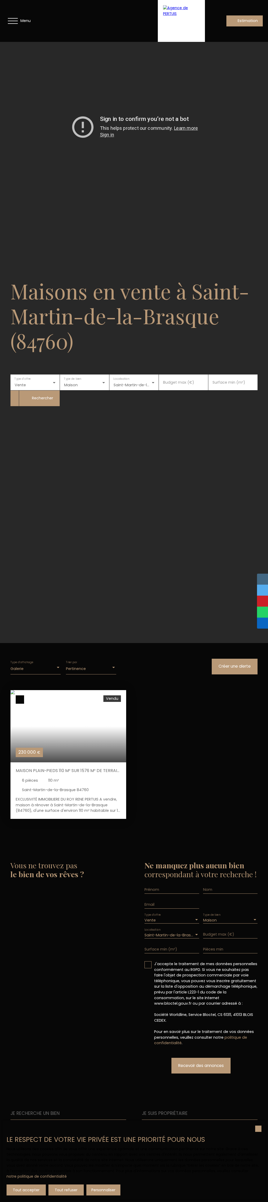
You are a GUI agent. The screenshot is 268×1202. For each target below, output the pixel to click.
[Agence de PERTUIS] (181, 21)
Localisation (121, 379)
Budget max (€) (178, 382)
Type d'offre (22, 379)
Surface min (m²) (229, 382)
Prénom (151, 889)
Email (149, 904)
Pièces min (213, 949)
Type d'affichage (22, 662)
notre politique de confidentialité (37, 1176)
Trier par (71, 662)
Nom (207, 889)
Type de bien (72, 379)
